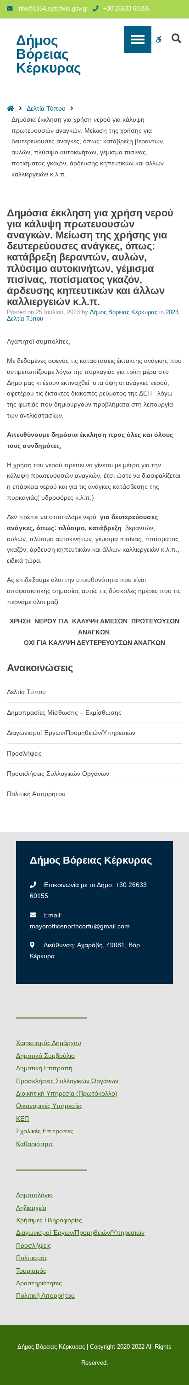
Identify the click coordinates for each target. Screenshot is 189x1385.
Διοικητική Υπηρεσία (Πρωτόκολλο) (66, 1093)
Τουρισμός (31, 1270)
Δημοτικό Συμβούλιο (45, 1055)
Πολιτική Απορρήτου (36, 793)
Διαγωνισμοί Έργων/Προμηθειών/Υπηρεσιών (71, 732)
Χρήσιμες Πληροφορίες (49, 1220)
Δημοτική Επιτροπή (44, 1068)
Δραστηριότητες (39, 1283)
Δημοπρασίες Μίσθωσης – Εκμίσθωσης (64, 712)
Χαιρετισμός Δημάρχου (48, 1042)
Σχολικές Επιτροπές (44, 1131)
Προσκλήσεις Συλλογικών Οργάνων (58, 773)
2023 (172, 312)
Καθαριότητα (34, 1144)
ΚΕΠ (22, 1118)
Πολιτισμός (32, 1257)
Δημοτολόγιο (34, 1194)
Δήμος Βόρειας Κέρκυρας (48, 54)
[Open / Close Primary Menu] (137, 39)
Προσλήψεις (24, 753)
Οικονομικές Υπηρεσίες (49, 1105)
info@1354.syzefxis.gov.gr (52, 9)
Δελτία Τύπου (46, 108)
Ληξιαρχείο (31, 1207)
